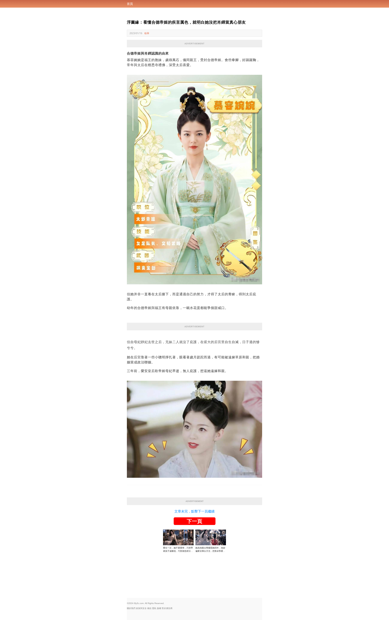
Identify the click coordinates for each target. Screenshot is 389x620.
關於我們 (131, 608)
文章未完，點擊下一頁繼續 (194, 511)
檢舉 (146, 33)
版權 (159, 608)
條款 (149, 608)
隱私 (154, 608)
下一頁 (194, 521)
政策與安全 (141, 608)
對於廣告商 (167, 608)
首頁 (130, 3)
